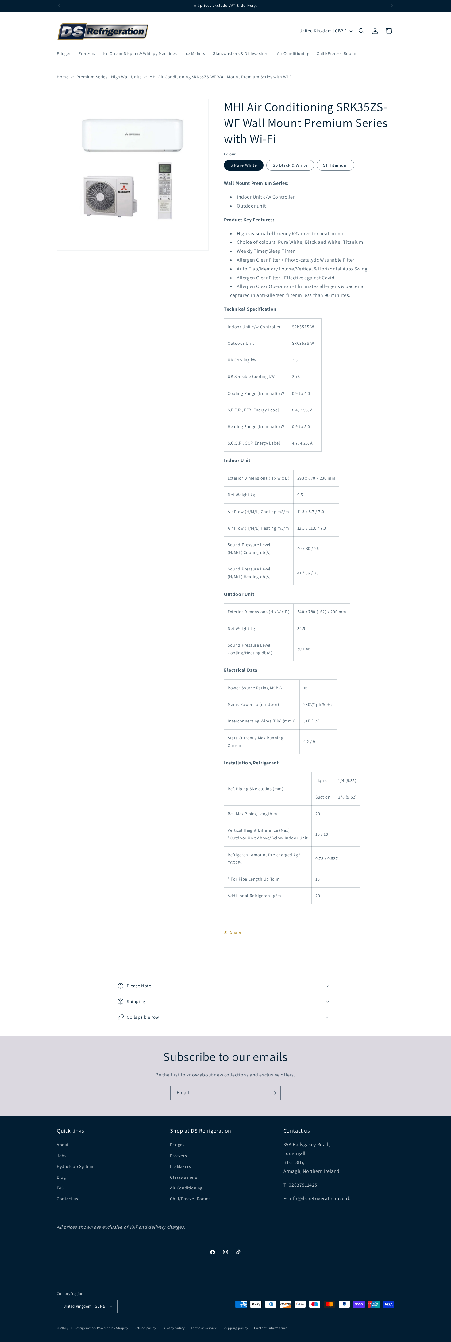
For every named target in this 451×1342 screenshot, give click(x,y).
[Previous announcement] (59, 6)
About (63, 1144)
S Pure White (243, 165)
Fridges (177, 1144)
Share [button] (235, 932)
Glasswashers (183, 1177)
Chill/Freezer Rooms (190, 1198)
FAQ (60, 1188)
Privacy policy (173, 1328)
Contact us (67, 1198)
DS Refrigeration (82, 1328)
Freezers (178, 1155)
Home (62, 77)
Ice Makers (180, 1166)
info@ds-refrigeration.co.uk (319, 1198)
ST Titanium (335, 165)
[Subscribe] (273, 1093)
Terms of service (204, 1328)
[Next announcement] (392, 6)
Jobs (61, 1155)
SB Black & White (290, 165)
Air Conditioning (186, 1188)
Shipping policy (235, 1328)
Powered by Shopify (113, 1328)
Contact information (270, 1328)
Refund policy (145, 1328)
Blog (61, 1177)
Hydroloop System (75, 1166)
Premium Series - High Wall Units (108, 77)
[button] (361, 31)
